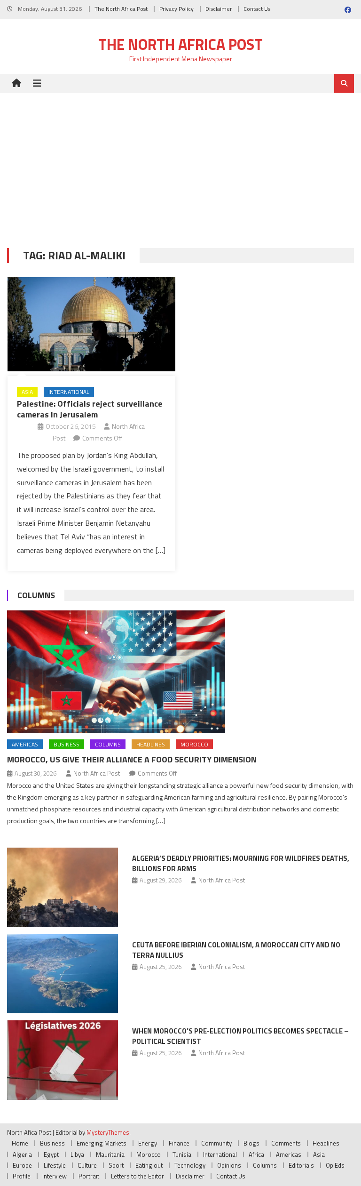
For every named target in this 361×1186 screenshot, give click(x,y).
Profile (22, 1176)
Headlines (150, 744)
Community (216, 1143)
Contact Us (256, 8)
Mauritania (110, 1154)
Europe (22, 1165)
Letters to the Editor (137, 1176)
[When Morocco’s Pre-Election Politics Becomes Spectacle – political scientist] (62, 1060)
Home (20, 1143)
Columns (36, 595)
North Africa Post (96, 773)
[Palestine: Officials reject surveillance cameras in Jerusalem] (91, 324)
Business (66, 744)
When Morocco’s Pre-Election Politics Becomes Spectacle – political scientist (240, 1036)
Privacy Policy (176, 8)
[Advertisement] (180, 163)
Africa (256, 1154)
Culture (87, 1165)
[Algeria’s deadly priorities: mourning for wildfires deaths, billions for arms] (62, 887)
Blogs (251, 1143)
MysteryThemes (107, 1132)
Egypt (51, 1154)
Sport (116, 1165)
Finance (179, 1143)
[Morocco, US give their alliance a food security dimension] (180, 671)
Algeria (22, 1154)
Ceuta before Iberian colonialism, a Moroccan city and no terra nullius (236, 950)
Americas (25, 744)
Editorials (301, 1165)
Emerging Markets (101, 1143)
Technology (189, 1165)
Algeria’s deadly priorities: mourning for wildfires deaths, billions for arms (240, 863)
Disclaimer (218, 8)
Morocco (194, 744)
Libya (77, 1154)
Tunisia (182, 1154)
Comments (286, 1143)
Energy (147, 1143)
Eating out (149, 1165)
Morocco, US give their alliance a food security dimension (132, 759)
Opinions (229, 1165)
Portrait (88, 1176)
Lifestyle (55, 1165)
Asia (27, 391)
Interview (54, 1176)
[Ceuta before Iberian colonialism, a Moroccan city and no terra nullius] (62, 974)
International (68, 391)
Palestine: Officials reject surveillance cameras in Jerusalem (90, 409)
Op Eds (335, 1165)
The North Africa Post (121, 8)
